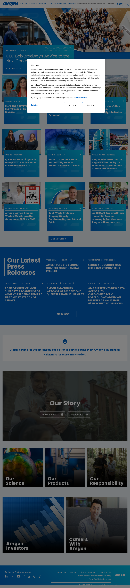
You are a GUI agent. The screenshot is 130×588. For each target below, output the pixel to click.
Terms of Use (81, 97)
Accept (72, 105)
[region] (66, 86)
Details (34, 105)
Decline (90, 105)
